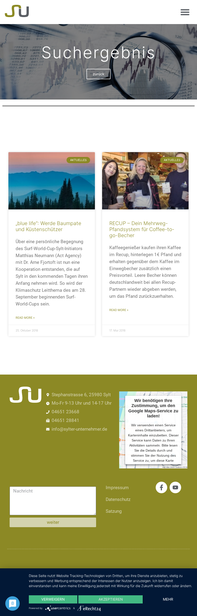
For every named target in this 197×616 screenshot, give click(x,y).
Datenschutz (118, 499)
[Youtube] (175, 487)
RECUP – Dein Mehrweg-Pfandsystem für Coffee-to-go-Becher (141, 229)
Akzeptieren (110, 599)
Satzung (114, 511)
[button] (185, 12)
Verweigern (53, 599)
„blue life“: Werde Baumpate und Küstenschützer (48, 226)
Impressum (117, 487)
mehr (168, 599)
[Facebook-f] (161, 487)
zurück (98, 74)
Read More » (25, 317)
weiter (53, 522)
